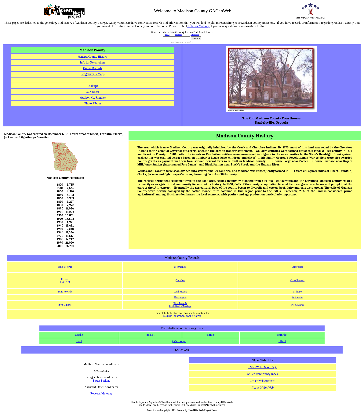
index (167, 35)
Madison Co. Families (93, 97)
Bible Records (65, 266)
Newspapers (180, 297)
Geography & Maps (92, 74)
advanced (195, 35)
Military (297, 291)
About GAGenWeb (263, 387)
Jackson (150, 334)
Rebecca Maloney (101, 393)
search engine (177, 42)
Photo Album (92, 103)
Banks (210, 334)
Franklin (282, 334)
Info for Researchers (92, 62)
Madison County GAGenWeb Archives (182, 315)
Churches (180, 280)
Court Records (297, 280)
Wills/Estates (297, 304)
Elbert (282, 341)
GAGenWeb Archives (262, 381)
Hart (79, 341)
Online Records (92, 68)
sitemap (178, 35)
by (188, 42)
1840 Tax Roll (64, 304)
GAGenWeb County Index (262, 374)
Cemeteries (297, 266)
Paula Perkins (101, 380)
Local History (180, 291)
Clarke (79, 334)
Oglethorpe (179, 341)
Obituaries (297, 297)
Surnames (92, 91)
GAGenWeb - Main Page (262, 367)
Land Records (65, 291)
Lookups (92, 86)
